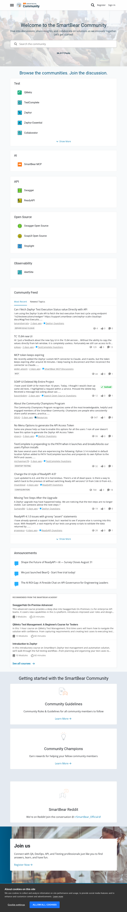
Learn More (62, 718)
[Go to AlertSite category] (18, 272)
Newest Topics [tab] (37, 301)
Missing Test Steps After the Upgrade (35, 498)
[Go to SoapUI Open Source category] (18, 236)
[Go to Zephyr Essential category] (18, 123)
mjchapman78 (21, 461)
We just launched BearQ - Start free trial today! (48, 572)
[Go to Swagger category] (18, 190)
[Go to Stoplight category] (18, 246)
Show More (65, 141)
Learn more (58, 896)
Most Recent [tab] (20, 301)
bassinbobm (20, 395)
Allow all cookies (45, 905)
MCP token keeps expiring (29, 355)
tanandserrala (21, 323)
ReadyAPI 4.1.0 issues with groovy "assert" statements (45, 516)
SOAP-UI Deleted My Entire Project (34, 381)
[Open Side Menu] (12, 5)
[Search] (93, 5)
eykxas (17, 347)
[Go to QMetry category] (18, 92)
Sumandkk (19, 508)
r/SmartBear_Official (86, 817)
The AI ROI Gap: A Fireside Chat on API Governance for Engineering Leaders (64, 582)
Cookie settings (16, 905)
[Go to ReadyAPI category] (18, 201)
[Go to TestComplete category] (18, 102)
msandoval (19, 484)
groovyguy (19, 530)
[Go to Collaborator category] (18, 133)
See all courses (22, 663)
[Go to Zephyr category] (18, 113)
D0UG (17, 417)
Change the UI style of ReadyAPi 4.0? (35, 474)
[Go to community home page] (28, 5)
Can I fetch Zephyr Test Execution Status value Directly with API (50, 309)
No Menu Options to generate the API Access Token (44, 425)
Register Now (22, 864)
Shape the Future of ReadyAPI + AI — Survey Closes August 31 (56, 562)
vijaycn (17, 436)
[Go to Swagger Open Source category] (18, 226)
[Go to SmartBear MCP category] (18, 164)
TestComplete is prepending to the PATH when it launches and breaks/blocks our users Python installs (61, 445)
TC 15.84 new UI (23, 336)
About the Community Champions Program (39, 403)
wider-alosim (21, 368)
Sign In (111, 5)
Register (101, 5)
